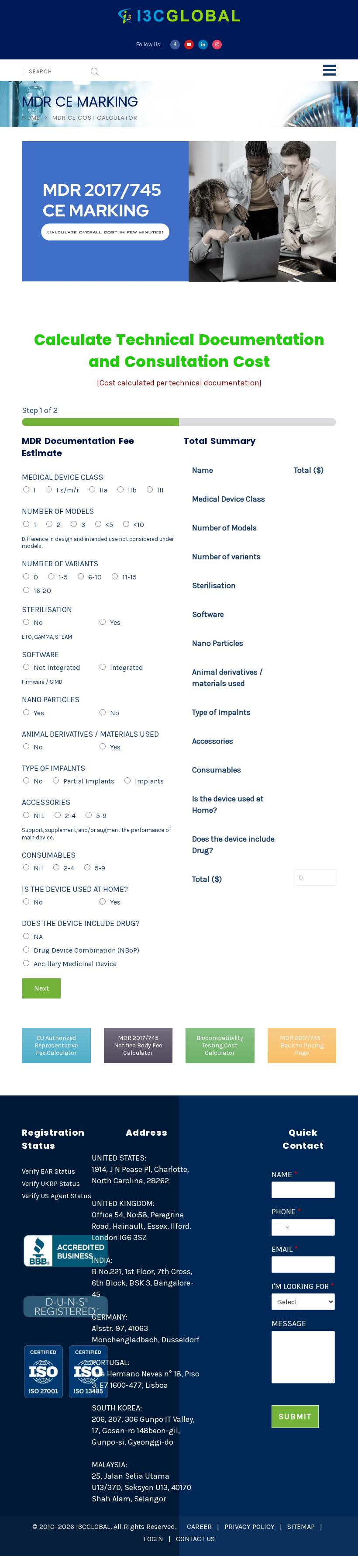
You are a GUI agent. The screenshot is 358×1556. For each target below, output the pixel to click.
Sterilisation (47, 609)
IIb (132, 490)
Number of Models (58, 511)
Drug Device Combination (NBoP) (86, 950)
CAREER (199, 1526)
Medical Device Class (62, 477)
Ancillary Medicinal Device (75, 964)
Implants (149, 781)
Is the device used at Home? (75, 889)
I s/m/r (67, 490)
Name (284, 1174)
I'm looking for (303, 1286)
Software (40, 654)
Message (289, 1323)
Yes (115, 622)
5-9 (101, 815)
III (160, 490)
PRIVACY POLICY (249, 1526)
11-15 (129, 577)
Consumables (49, 855)
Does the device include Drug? (81, 923)
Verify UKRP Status (51, 1183)
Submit (295, 1416)
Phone (286, 1211)
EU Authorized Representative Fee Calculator (56, 1045)
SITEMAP (301, 1526)
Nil (38, 868)
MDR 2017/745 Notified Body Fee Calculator (138, 1045)
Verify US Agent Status (56, 1196)
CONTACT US (195, 1539)
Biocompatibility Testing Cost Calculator (219, 1045)
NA (38, 936)
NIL (39, 815)
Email (285, 1249)
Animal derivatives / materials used (90, 734)
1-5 (63, 577)
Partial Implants (88, 781)
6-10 (95, 577)
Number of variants (60, 563)
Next (41, 988)
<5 (109, 524)
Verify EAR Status (48, 1171)
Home (31, 118)
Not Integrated (57, 667)
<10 (139, 524)
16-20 (42, 590)
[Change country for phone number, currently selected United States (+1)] (281, 1227)
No (38, 622)
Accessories (46, 802)
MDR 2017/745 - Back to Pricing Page (302, 1045)
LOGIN (153, 1539)
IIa (103, 490)
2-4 (70, 815)
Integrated (126, 667)
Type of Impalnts (53, 768)
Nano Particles (50, 699)
